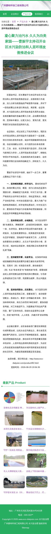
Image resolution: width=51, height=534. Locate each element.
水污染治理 (44, 519)
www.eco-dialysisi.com (28, 519)
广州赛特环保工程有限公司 (15, 5)
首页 (5, 14)
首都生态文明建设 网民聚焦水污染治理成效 (23, 408)
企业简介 (15, 14)
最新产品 (8, 382)
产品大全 (27, 14)
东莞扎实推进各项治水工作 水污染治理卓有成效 (25, 429)
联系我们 (39, 14)
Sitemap (25, 528)
